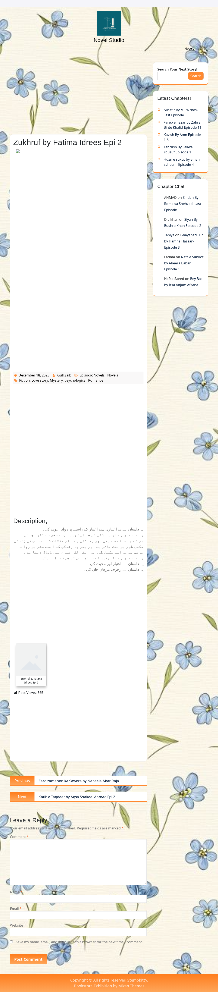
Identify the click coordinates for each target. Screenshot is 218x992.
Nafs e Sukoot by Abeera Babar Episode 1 (184, 263)
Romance (95, 380)
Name (16, 892)
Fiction (24, 380)
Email (16, 908)
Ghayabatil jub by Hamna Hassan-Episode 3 (184, 241)
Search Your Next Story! (177, 69)
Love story (40, 380)
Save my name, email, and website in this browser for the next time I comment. (79, 942)
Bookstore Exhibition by (109, 985)
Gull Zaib (64, 375)
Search (195, 76)
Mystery (56, 380)
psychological (75, 380)
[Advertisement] (78, 94)
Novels (189, 48)
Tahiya (169, 235)
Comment (19, 836)
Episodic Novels (92, 375)
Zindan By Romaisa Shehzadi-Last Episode (182, 203)
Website (16, 925)
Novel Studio (109, 40)
